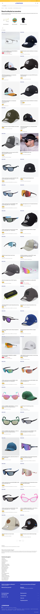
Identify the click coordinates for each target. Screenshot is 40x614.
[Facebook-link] (2, 597)
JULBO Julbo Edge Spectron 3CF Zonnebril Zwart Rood (29, 203)
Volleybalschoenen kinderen (6, 576)
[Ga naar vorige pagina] (17, 541)
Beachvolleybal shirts (5, 568)
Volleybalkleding (4, 574)
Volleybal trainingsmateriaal (5, 565)
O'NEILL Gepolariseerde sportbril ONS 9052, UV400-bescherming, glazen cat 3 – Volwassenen (10, 508)
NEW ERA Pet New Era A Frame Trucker (8, 533)
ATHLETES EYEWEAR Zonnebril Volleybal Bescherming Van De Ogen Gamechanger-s (28, 483)
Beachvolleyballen (14, 24)
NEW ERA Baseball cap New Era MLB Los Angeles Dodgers (28, 230)
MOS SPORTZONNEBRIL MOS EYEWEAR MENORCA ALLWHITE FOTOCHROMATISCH (10, 51)
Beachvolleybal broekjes (5, 567)
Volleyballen (3, 558)
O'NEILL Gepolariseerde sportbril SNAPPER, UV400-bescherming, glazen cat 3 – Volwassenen (10, 204)
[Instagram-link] (5, 597)
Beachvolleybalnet (5, 24)
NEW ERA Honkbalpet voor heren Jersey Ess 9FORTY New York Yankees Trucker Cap (10, 153)
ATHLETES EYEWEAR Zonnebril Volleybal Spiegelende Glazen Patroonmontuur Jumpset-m (28, 457)
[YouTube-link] (4, 597)
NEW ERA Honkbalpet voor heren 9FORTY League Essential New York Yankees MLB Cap (28, 256)
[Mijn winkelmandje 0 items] (37, 3)
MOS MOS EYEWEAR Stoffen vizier (25, 152)
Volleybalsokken (4, 559)
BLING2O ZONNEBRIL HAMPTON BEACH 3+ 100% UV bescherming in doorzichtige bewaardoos (10, 406)
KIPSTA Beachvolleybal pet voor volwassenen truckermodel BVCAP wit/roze (9, 75)
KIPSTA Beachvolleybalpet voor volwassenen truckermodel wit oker (9, 101)
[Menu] (2, 3)
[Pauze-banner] (36, 1)
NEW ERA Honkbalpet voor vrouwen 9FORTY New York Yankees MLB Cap (29, 75)
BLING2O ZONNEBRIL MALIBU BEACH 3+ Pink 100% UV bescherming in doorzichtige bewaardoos (29, 508)
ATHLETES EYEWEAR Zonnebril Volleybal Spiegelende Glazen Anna (10, 330)
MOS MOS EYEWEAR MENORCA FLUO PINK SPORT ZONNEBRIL (28, 281)
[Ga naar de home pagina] (19, 3)
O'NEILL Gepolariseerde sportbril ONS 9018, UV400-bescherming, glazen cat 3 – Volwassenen (10, 230)
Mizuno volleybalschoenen (5, 573)
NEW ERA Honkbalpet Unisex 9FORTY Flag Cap (9, 280)
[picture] (11, 41)
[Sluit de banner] (37, 1)
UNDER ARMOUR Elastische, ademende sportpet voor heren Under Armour (10, 457)
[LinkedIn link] (7, 597)
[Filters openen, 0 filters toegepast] (3, 28)
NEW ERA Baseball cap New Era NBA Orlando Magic (28, 533)
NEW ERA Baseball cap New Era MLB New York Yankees (29, 100)
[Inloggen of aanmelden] (36, 3)
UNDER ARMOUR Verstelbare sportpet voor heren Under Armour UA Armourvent (29, 356)
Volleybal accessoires (5, 566)
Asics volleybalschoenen (5, 577)
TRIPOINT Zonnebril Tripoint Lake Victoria (8, 255)
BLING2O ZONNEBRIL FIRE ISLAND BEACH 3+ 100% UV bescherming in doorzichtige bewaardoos (10, 431)
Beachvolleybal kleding (23, 24)
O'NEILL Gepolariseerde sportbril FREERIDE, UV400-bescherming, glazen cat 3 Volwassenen (10, 381)
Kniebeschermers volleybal (5, 564)
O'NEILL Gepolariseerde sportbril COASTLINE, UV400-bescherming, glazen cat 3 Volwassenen (10, 178)
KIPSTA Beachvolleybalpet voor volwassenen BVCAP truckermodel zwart (28, 127)
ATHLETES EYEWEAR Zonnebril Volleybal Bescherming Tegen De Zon (10, 305)
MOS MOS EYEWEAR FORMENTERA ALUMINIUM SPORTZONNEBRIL (9, 356)
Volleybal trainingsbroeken (5, 575)
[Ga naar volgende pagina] (23, 541)
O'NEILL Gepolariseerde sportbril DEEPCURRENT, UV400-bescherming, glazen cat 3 (29, 381)
